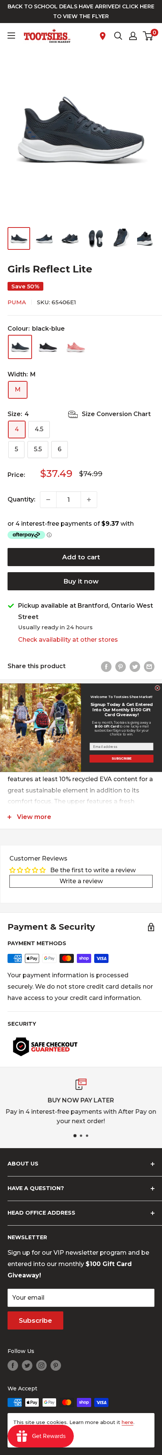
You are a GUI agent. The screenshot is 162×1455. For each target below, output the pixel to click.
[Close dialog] (157, 688)
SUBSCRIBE (121, 758)
